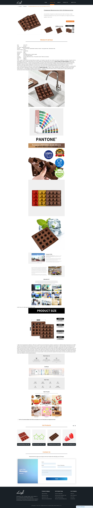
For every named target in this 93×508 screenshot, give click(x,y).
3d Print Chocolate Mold (23, 419)
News (58, 2)
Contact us (65, 2)
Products (52, 2)
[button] (73, 425)
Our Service (73, 498)
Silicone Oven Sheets (41, 419)
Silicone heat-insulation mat (60, 495)
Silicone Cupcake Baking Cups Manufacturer (61, 498)
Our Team (72, 497)
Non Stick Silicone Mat (32, 419)
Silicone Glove (44, 493)
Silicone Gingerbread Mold (50, 419)
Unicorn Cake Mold (58, 493)
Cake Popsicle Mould (59, 497)
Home (46, 2)
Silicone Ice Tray (45, 495)
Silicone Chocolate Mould (47, 498)
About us (73, 2)
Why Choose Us (74, 495)
